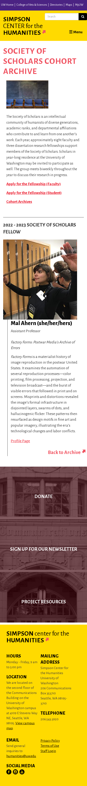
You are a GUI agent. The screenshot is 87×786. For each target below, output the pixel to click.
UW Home (7, 4)
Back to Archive (64, 452)
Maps (69, 4)
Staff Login (48, 751)
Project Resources (43, 601)
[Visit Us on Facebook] (9, 772)
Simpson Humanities (23, 26)
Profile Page (20, 441)
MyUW (79, 4)
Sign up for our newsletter (43, 549)
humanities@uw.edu (21, 756)
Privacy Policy (50, 740)
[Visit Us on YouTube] (22, 772)
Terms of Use (50, 745)
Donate (43, 496)
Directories (56, 4)
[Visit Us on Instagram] (15, 772)
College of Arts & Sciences (31, 4)
